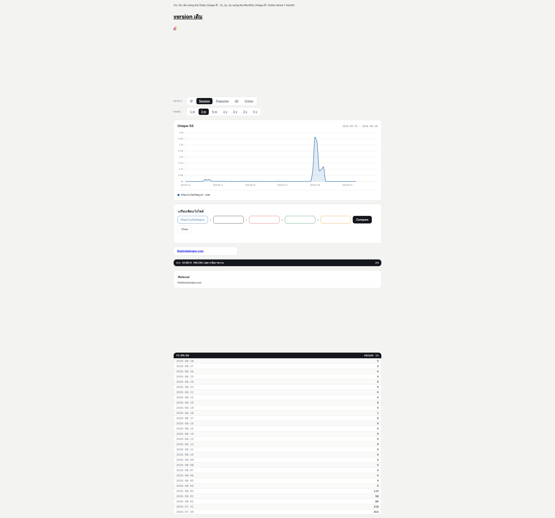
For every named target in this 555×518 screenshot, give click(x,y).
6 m (214, 111)
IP (191, 101)
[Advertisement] (277, 62)
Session (204, 101)
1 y (225, 111)
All (236, 101)
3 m (203, 111)
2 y (235, 111)
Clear (184, 229)
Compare (362, 219)
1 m (192, 111)
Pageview (222, 101)
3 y (245, 111)
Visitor (249, 101)
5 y (255, 111)
